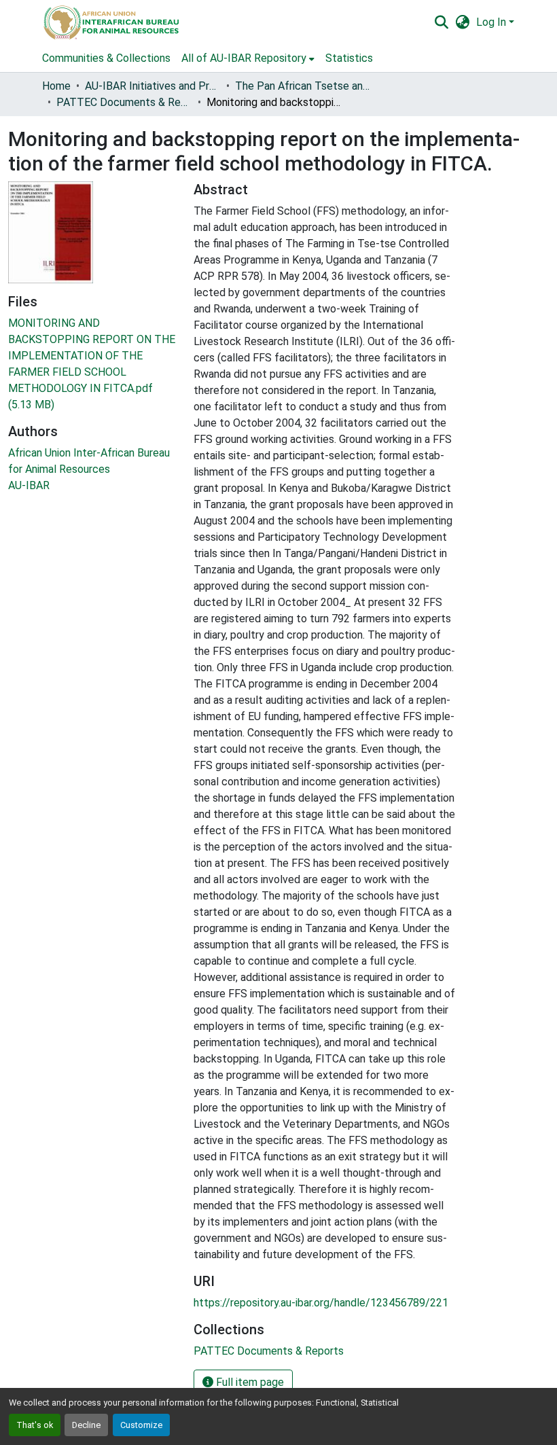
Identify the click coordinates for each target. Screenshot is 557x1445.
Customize (141, 1425)
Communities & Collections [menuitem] (106, 58)
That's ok (34, 1425)
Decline (86, 1425)
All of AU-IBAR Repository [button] (243, 58)
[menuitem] (248, 58)
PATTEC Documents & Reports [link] (124, 102)
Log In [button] (492, 22)
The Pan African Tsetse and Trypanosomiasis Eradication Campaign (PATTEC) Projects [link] (303, 85)
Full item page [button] (248, 1382)
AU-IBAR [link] (29, 485)
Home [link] (56, 85)
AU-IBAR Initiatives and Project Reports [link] (153, 85)
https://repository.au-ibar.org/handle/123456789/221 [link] (321, 1302)
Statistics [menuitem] (349, 58)
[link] (92, 364)
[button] (110, 22)
